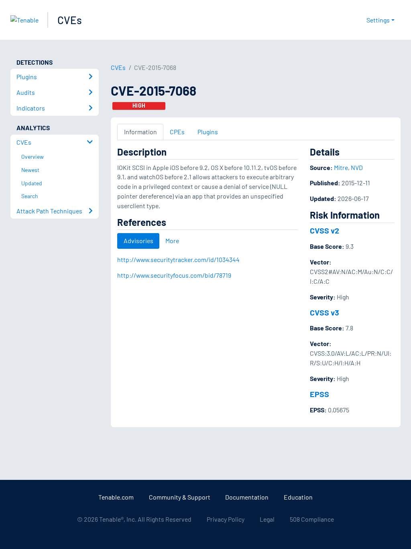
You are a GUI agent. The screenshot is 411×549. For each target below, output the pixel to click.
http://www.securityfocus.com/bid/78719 (174, 275)
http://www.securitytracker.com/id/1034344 (178, 259)
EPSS (319, 394)
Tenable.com (116, 497)
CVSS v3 (324, 312)
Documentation (247, 497)
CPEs (177, 131)
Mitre (341, 167)
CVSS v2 (324, 230)
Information (140, 131)
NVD (357, 167)
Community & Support (179, 497)
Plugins (207, 131)
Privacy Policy (225, 519)
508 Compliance (312, 519)
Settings (378, 20)
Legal (267, 519)
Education (298, 497)
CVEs (69, 20)
